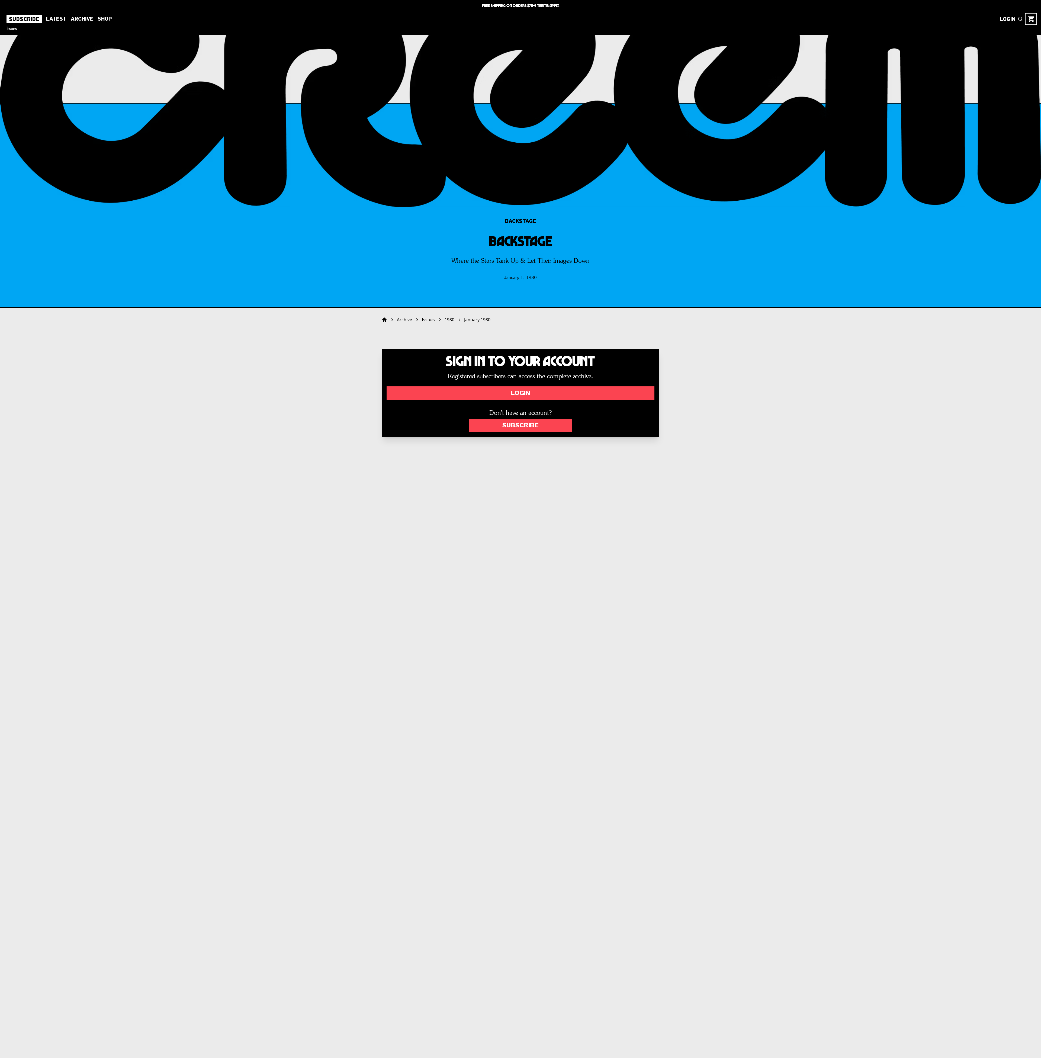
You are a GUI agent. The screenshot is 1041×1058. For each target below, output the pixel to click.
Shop (105, 19)
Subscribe (24, 19)
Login (520, 393)
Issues (12, 29)
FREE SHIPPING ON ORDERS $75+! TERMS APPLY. (520, 5)
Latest (56, 19)
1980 (449, 320)
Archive (82, 19)
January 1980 (477, 320)
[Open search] (1020, 19)
